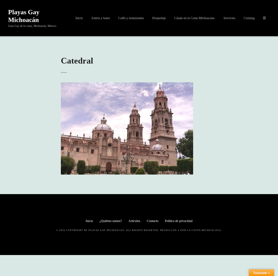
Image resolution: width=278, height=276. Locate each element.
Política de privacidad (179, 221)
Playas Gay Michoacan (106, 230)
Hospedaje (159, 18)
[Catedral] (127, 84)
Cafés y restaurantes (131, 18)
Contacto (152, 221)
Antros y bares (100, 18)
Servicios (229, 18)
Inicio (79, 18)
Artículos (134, 221)
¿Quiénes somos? (111, 221)
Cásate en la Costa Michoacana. (194, 18)
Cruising (249, 18)
